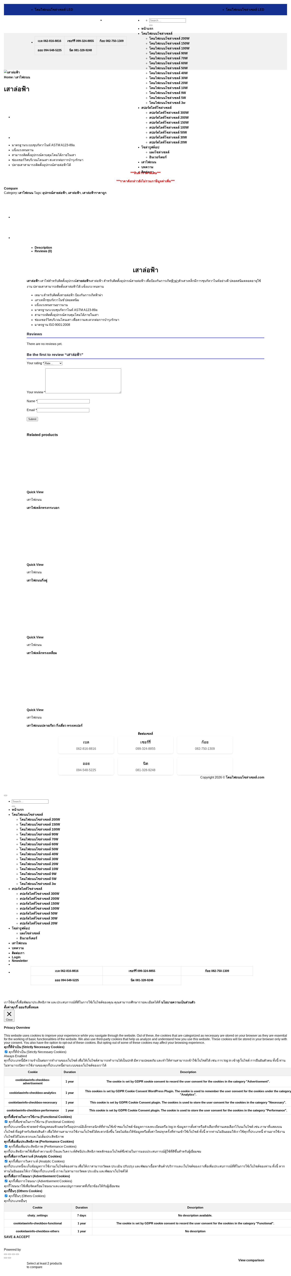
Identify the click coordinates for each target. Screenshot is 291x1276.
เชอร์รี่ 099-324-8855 (80, 41)
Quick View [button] (35, 492)
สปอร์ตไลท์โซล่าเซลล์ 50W (168, 132)
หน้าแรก (147, 28)
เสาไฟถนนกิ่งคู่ (37, 580)
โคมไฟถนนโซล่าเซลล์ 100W (169, 48)
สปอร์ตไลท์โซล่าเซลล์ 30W (168, 137)
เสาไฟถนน (148, 162)
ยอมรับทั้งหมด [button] (28, 1007)
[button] (20, 960)
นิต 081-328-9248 (80, 50)
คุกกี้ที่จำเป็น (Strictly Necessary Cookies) (37, 1052)
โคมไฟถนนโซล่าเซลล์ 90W (168, 53)
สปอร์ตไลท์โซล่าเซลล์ (156, 107)
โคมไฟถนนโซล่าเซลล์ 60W (168, 63)
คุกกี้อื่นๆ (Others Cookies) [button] (23, 1191)
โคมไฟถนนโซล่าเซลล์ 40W (168, 73)
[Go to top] (5, 795)
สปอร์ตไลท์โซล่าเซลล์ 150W (169, 122)
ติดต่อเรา (18, 953)
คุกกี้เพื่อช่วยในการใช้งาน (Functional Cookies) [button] (38, 1117)
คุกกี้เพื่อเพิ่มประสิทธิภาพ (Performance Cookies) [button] (39, 1141)
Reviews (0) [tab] (43, 251)
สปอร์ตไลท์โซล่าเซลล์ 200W (169, 117)
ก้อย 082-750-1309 (112, 41)
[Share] (13, 1254)
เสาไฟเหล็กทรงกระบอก (43, 507)
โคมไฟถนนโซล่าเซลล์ (156, 33)
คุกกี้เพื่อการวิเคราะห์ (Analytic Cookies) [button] (33, 1156)
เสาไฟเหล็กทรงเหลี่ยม (42, 653)
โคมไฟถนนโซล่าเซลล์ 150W (169, 43)
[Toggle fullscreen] (9, 1254)
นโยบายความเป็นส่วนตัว (178, 1002)
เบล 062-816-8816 (49, 41)
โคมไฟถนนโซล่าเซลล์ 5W (167, 98)
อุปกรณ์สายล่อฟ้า (54, 192)
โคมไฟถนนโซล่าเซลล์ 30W (168, 78)
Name (32, 401)
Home (8, 77)
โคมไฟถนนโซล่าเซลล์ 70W (168, 58)
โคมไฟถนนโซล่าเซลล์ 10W (168, 88)
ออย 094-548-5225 (50, 50)
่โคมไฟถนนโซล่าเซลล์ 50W (168, 68)
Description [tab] (43, 247)
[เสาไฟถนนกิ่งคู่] (22, 137)
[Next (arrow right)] (9, 1257)
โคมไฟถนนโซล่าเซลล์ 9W (167, 93)
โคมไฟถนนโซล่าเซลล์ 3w (167, 102)
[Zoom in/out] (5, 1254)
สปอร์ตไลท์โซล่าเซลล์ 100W (169, 127)
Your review (36, 392)
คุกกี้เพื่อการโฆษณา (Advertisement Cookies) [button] (37, 1176)
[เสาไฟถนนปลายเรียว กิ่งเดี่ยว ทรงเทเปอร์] (22, 117)
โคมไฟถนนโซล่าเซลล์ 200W (169, 38)
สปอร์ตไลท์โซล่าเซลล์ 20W (168, 142)
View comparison (251, 1260)
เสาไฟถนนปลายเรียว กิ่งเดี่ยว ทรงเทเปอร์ (55, 725)
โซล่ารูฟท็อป (150, 147)
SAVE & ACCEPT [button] (17, 1237)
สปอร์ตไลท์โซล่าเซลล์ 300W (169, 112)
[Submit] (150, 25)
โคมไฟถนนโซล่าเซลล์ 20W (168, 83)
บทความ (147, 167)
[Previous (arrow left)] (5, 1257)
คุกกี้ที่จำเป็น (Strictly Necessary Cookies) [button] (34, 1047)
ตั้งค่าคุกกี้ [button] (11, 1007)
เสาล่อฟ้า (74, 192)
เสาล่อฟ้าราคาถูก (94, 192)
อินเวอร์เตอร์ (158, 157)
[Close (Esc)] (17, 1254)
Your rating (35, 363)
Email (32, 410)
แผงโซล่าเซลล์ (159, 152)
